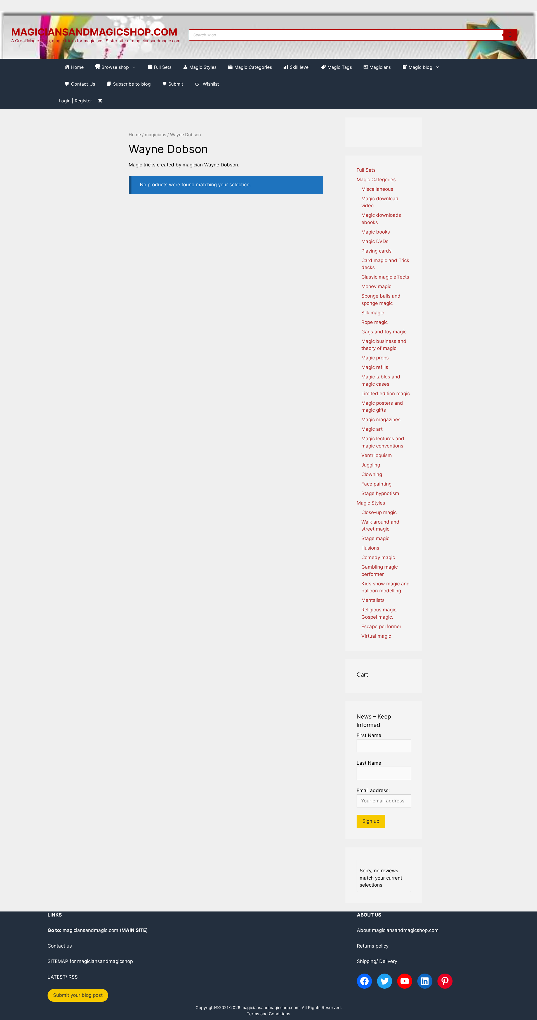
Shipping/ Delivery (377, 961)
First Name (369, 735)
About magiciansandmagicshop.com (398, 930)
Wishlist (210, 84)
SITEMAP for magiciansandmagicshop (90, 961)
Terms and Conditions (268, 1013)
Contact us (60, 946)
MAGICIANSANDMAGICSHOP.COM (94, 32)
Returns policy (372, 946)
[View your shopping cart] (100, 100)
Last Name (369, 763)
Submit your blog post (78, 995)
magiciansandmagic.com (90, 930)
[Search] (510, 35)
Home (135, 134)
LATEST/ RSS (63, 977)
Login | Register (75, 100)
